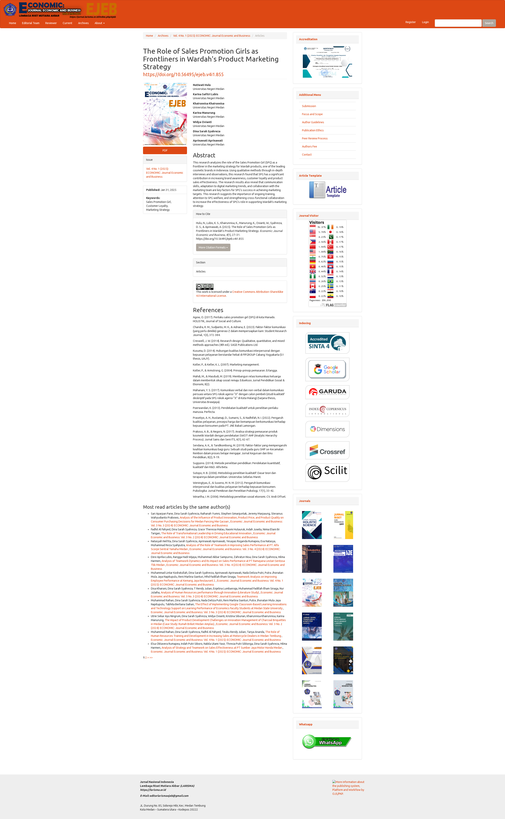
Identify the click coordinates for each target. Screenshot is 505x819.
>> (151, 657)
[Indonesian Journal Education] (343, 558)
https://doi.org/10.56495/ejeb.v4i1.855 (183, 74)
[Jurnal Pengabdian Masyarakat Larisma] (343, 626)
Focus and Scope (312, 114)
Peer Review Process (315, 138)
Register (411, 22)
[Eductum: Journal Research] (343, 592)
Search (489, 23)
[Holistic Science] (312, 524)
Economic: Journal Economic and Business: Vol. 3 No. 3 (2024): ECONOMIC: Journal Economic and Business (216, 612)
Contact (307, 154)
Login (425, 22)
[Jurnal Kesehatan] (343, 694)
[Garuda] (327, 392)
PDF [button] (165, 150)
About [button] (99, 23)
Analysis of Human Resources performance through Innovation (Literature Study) (210, 592)
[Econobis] (343, 660)
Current (67, 23)
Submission (309, 106)
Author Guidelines (313, 122)
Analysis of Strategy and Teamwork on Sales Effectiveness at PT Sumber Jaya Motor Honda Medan (222, 647)
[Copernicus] (327, 409)
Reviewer (51, 23)
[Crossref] (327, 449)
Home (12, 23)
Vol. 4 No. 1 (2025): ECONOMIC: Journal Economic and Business (211, 35)
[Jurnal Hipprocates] (312, 694)
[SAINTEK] (312, 626)
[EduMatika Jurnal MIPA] (312, 558)
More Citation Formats (212, 247)
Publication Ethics (313, 130)
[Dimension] (327, 428)
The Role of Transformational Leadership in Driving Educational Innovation (206, 533)
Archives (83, 23)
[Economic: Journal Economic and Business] (312, 592)
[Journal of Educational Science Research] (343, 524)
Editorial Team (30, 23)
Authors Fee (309, 146)
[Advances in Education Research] (312, 660)
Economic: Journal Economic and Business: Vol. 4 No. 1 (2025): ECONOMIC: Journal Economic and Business (216, 639)
